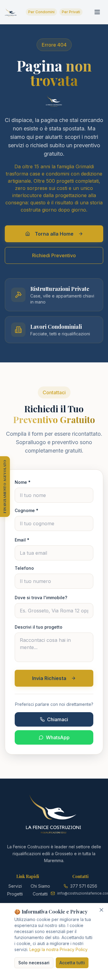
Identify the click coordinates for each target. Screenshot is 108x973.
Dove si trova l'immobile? (41, 597)
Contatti (40, 893)
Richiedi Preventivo (54, 255)
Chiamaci (57, 719)
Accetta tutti (72, 962)
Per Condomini (41, 12)
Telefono (24, 568)
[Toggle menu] (97, 12)
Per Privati (71, 12)
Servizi (15, 886)
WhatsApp (58, 737)
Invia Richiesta (49, 678)
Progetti (15, 893)
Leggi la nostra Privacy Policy (58, 949)
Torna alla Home (54, 234)
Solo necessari (34, 962)
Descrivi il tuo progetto (38, 627)
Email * (22, 539)
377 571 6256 (83, 886)
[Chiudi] (101, 910)
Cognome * (26, 510)
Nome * (23, 482)
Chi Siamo (40, 886)
